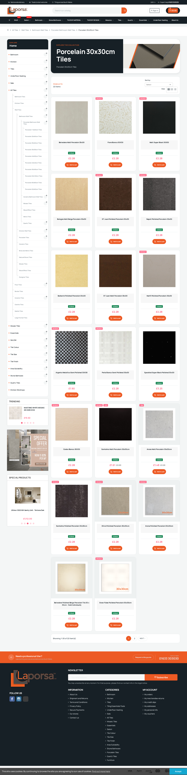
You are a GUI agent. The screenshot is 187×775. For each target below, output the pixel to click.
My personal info (151, 710)
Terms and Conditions (78, 702)
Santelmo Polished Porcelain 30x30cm (71, 526)
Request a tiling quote (143, 657)
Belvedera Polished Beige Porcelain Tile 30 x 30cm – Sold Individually (71, 604)
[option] (27, 413)
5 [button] (33, 423)
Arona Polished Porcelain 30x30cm (159, 526)
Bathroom (111, 694)
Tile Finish (111, 741)
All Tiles (110, 717)
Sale (109, 714)
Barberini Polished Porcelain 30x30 (72, 296)
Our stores (74, 714)
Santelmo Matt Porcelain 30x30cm (115, 449)
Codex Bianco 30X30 (71, 449)
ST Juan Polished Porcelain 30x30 (115, 219)
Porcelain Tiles (113, 752)
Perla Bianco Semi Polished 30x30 (115, 372)
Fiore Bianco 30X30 (115, 142)
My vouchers (149, 714)
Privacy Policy (75, 706)
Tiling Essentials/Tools (116, 706)
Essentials (111, 725)
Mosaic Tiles (112, 721)
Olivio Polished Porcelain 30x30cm (115, 526)
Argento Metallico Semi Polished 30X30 (72, 372)
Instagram (19, 699)
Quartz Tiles (112, 756)
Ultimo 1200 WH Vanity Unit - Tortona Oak (27, 510)
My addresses (150, 706)
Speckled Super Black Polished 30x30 (159, 372)
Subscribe (162, 677)
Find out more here (101, 771)
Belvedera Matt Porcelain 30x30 (71, 142)
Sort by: (148, 80)
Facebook (12, 699)
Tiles (109, 702)
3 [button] (27, 423)
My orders (148, 694)
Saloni (109, 729)
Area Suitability (113, 745)
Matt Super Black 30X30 (159, 142)
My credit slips (150, 702)
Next (142, 638)
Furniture (110, 760)
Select (148, 84)
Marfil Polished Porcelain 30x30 (159, 296)
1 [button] (22, 423)
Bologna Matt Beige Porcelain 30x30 (71, 219)
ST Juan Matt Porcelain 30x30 (115, 296)
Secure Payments (77, 710)
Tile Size (110, 737)
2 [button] (25, 423)
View (163, 89)
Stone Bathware (113, 748)
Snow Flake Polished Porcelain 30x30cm (115, 603)
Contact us (74, 717)
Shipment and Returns (79, 698)
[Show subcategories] (45, 54)
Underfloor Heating (115, 710)
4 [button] (30, 423)
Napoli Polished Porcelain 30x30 (159, 219)
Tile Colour (111, 733)
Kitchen (110, 698)
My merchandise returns (154, 698)
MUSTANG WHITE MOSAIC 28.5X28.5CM (34, 409)
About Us (73, 694)
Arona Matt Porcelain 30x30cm (159, 449)
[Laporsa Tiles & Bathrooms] (17, 10)
